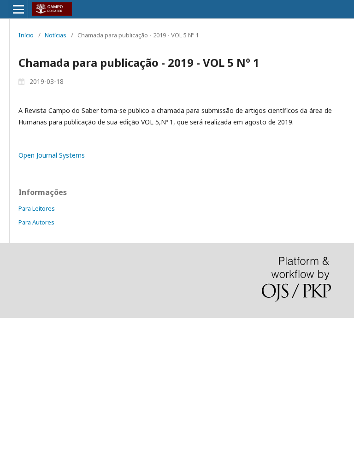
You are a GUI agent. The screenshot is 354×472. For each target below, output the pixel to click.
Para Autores (36, 222)
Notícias (55, 35)
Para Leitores (36, 208)
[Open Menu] (18, 9)
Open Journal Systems (51, 155)
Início (26, 35)
